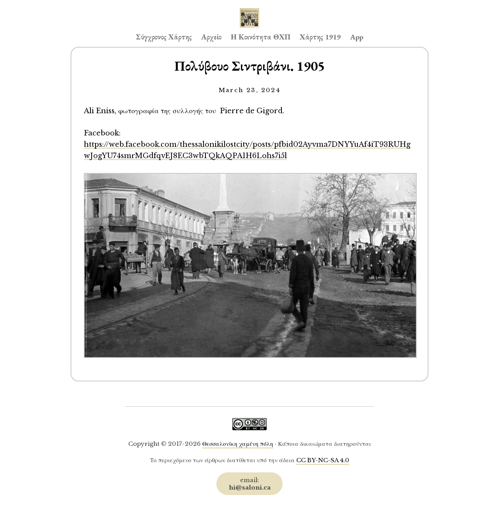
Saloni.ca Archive (249, 10)
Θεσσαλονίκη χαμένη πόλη (237, 443)
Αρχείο (211, 37)
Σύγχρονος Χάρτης (164, 37)
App (356, 37)
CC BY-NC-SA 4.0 (322, 460)
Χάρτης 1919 (320, 37)
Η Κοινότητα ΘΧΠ (260, 37)
